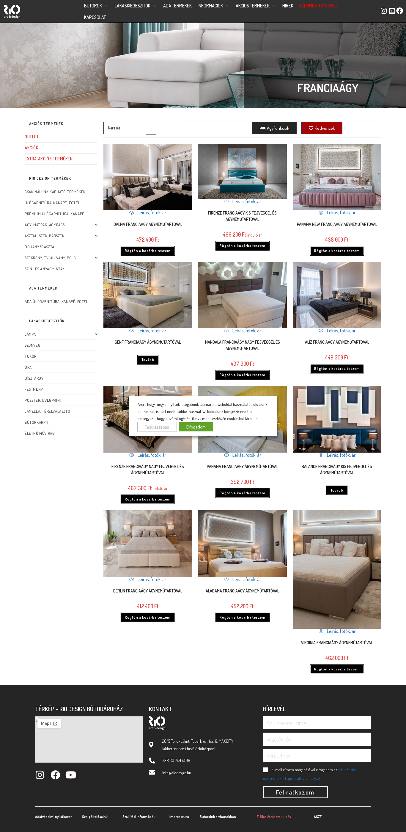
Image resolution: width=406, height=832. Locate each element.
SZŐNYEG (32, 345)
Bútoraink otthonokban (218, 816)
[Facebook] (55, 774)
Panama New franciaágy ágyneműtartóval (337, 224)
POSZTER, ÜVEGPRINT (43, 400)
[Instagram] (39, 774)
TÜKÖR (31, 356)
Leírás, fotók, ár (151, 212)
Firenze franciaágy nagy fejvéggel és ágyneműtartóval (147, 469)
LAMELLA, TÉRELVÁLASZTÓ (47, 411)
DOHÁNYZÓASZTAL (40, 246)
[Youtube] (70, 774)
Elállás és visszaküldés (274, 816)
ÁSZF (318, 816)
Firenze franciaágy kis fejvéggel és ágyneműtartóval (242, 216)
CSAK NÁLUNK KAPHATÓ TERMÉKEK (55, 191)
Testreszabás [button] (157, 426)
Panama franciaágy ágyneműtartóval (242, 466)
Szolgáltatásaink (95, 816)
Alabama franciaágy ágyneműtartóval (242, 590)
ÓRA (28, 367)
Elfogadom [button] (196, 426)
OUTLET (32, 137)
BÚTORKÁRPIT (37, 422)
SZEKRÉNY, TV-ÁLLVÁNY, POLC (50, 257)
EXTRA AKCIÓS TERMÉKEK (49, 159)
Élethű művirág (40, 433)
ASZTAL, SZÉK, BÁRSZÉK (44, 235)
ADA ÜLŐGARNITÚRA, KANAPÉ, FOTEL (56, 301)
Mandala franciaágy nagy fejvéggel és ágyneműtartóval (242, 345)
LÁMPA (30, 334)
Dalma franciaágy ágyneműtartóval (148, 224)
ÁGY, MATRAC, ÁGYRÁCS (45, 224)
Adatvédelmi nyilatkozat (53, 816)
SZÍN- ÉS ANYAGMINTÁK (45, 268)
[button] (96, 6)
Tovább (147, 359)
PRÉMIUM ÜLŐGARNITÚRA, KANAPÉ (54, 213)
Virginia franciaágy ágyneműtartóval (337, 642)
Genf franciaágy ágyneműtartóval (148, 342)
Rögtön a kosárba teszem (148, 250)
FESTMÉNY (34, 389)
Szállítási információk (138, 816)
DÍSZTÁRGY (34, 378)
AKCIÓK (32, 148)
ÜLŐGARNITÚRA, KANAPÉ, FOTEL (52, 202)
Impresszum (179, 816)
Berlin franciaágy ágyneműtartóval (147, 590)
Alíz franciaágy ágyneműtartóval (337, 342)
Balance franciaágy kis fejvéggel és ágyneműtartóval (337, 469)
